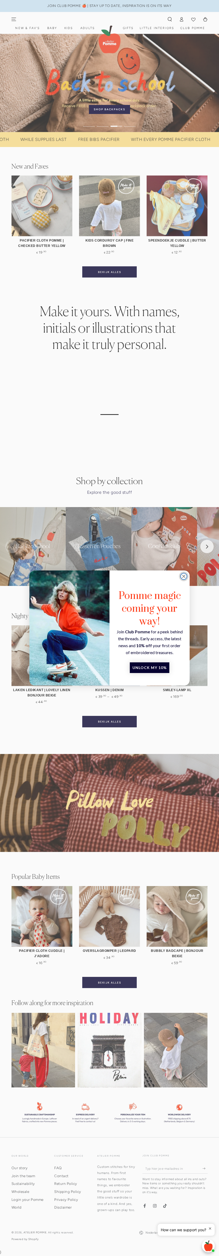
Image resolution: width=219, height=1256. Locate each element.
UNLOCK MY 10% (149, 667)
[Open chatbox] (208, 1245)
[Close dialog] (184, 576)
